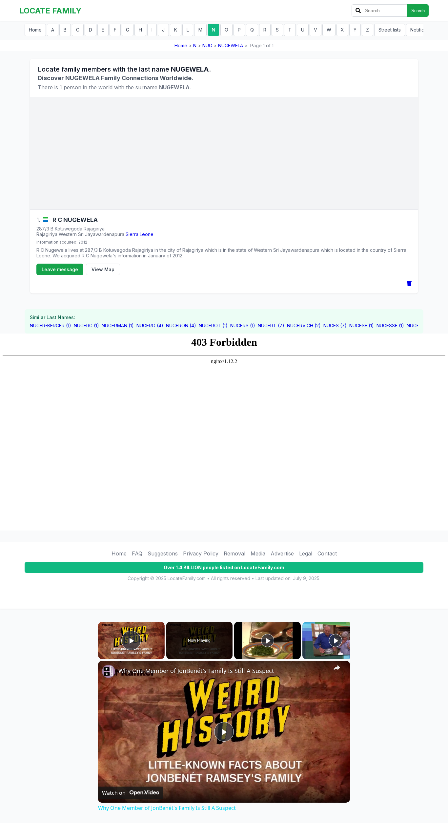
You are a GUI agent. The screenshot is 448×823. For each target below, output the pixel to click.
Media (258, 553)
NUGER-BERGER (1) (50, 325)
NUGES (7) (335, 325)
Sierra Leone (139, 234)
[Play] (267, 640)
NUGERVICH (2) (304, 325)
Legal (305, 553)
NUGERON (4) (181, 325)
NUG (207, 45)
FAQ (137, 553)
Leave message (60, 269)
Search (418, 10)
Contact (327, 553)
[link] (108, 671)
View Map (103, 269)
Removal (234, 553)
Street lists (389, 29)
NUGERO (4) (149, 325)
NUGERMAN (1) (118, 325)
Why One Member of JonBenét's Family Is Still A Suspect (196, 671)
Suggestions (163, 553)
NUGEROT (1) (213, 325)
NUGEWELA (230, 45)
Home (35, 29)
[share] (337, 668)
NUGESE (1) (361, 325)
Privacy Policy (200, 553)
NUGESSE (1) (390, 325)
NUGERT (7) (271, 325)
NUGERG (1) (86, 325)
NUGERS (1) (242, 325)
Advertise (282, 553)
